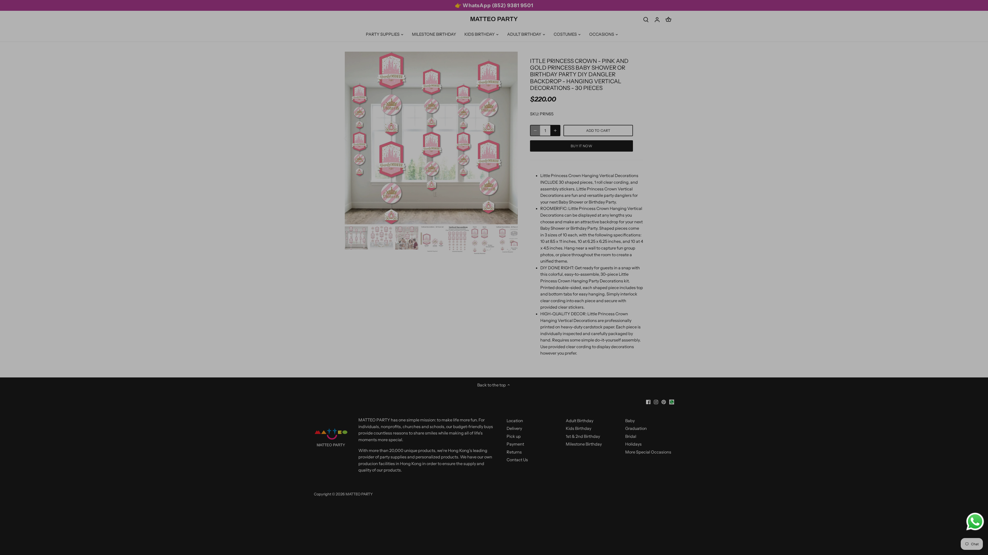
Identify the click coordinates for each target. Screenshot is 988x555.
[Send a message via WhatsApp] (975, 521)
